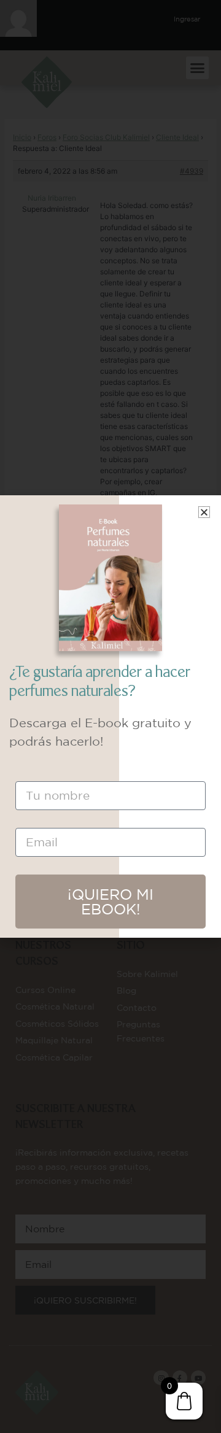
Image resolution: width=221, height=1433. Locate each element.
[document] (110, 716)
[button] (204, 512)
